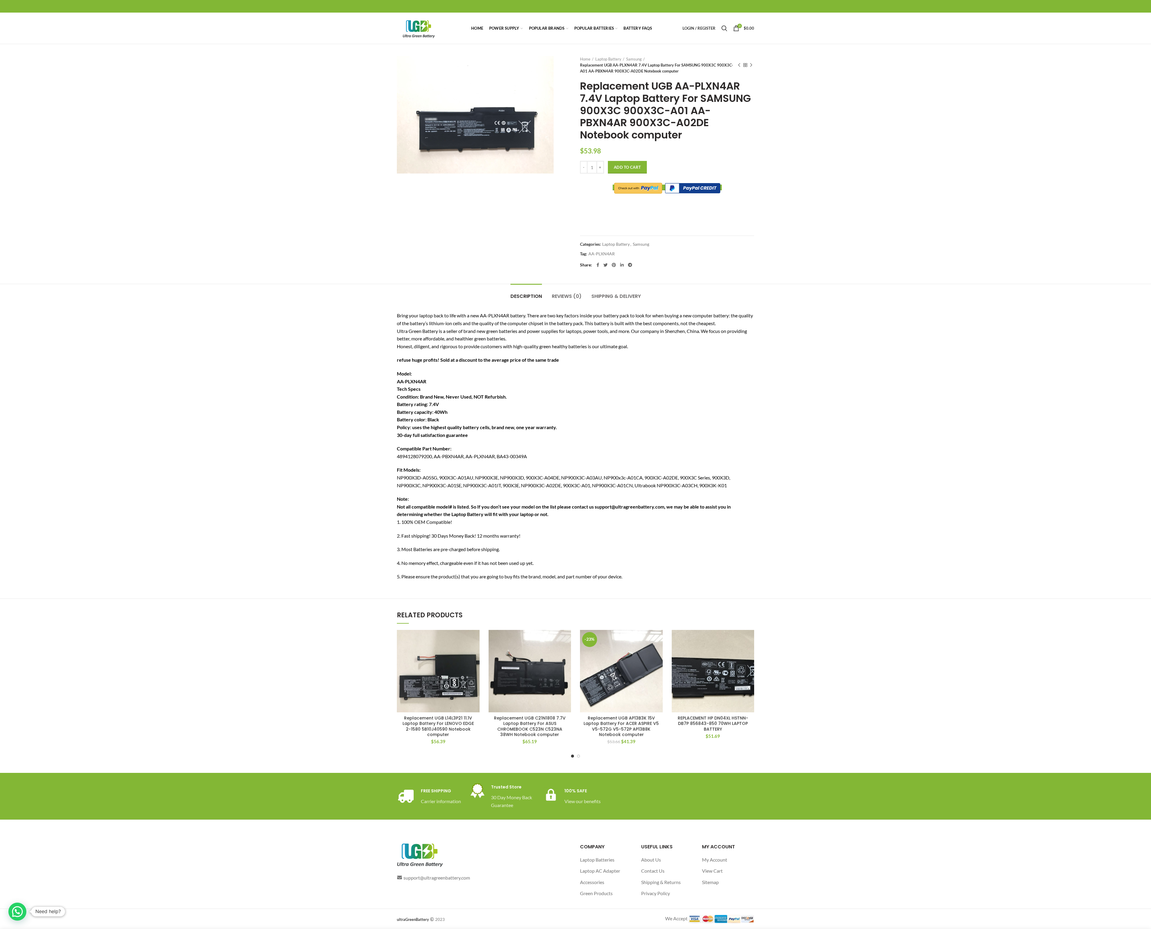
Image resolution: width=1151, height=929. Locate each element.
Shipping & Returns (661, 882)
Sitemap (710, 882)
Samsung (634, 59)
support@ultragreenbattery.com (436, 877)
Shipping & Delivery (616, 296)
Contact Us (653, 871)
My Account (714, 859)
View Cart (712, 871)
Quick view (475, 653)
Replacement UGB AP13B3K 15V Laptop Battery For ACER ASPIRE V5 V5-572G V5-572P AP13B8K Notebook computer (621, 726)
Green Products (596, 893)
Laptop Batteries (597, 859)
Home (585, 59)
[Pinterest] (614, 265)
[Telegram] (630, 265)
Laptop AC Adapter (600, 871)
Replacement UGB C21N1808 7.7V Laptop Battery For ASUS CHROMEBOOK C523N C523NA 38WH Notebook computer (530, 726)
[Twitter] (605, 265)
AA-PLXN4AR (601, 253)
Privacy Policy (655, 893)
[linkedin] (622, 265)
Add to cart (627, 167)
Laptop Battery (608, 59)
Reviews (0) (566, 296)
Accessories (592, 882)
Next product (751, 65)
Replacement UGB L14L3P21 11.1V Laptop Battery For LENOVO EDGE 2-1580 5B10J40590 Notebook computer (438, 726)
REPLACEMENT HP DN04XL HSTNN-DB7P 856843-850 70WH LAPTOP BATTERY (713, 723)
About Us (651, 859)
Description (526, 296)
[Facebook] (597, 265)
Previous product (739, 65)
